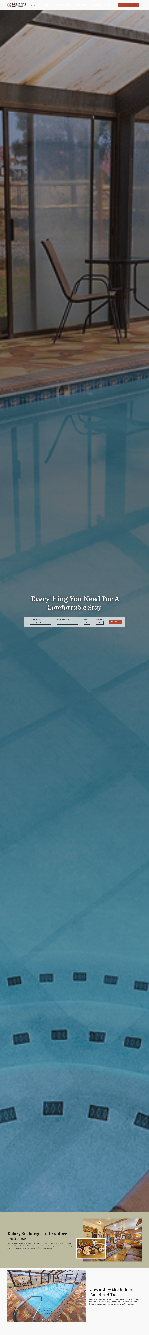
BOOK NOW (115, 622)
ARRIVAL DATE (35, 619)
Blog (109, 5)
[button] (34, 5)
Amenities (46, 5)
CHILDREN (100, 619)
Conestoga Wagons (63, 5)
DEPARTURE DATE (63, 619)
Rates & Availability (128, 5)
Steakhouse (81, 5)
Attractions (97, 5)
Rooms (33, 5)
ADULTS (86, 619)
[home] (16, 5)
